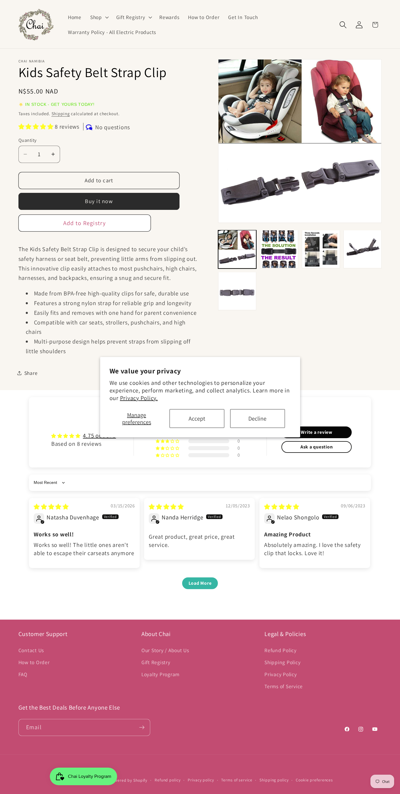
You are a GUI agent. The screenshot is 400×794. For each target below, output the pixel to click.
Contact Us (31, 650)
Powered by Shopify (128, 780)
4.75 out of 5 (99, 435)
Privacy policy (201, 780)
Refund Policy (280, 650)
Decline (257, 418)
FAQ (23, 674)
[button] (99, 17)
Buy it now (99, 201)
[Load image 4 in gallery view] (362, 249)
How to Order (34, 662)
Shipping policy (273, 780)
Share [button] (31, 373)
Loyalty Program (160, 674)
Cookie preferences (314, 780)
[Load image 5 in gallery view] (237, 291)
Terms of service (236, 780)
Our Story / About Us (165, 650)
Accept (197, 418)
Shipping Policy (282, 662)
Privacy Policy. (139, 398)
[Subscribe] (142, 727)
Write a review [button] (316, 432)
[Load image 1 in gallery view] (237, 249)
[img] (51, 507)
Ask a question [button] (316, 447)
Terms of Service (283, 686)
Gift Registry (155, 662)
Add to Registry (84, 223)
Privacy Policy (280, 674)
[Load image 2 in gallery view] (279, 249)
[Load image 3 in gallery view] (321, 249)
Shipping (61, 113)
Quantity (27, 140)
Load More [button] (200, 583)
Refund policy (167, 780)
